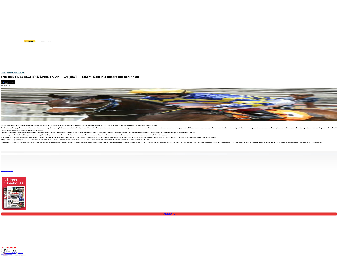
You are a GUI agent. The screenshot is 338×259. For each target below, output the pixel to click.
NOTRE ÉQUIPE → (6, 254)
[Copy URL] (31, 146)
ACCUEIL (3, 73)
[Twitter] (25, 146)
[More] (37, 146)
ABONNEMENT (22, 255)
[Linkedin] (10, 244)
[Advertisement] (169, 57)
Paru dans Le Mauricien (15, 73)
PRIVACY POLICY (13, 255)
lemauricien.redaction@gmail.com (13, 253)
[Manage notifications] (4, 254)
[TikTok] (14, 244)
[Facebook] (18, 146)
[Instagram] (6, 244)
